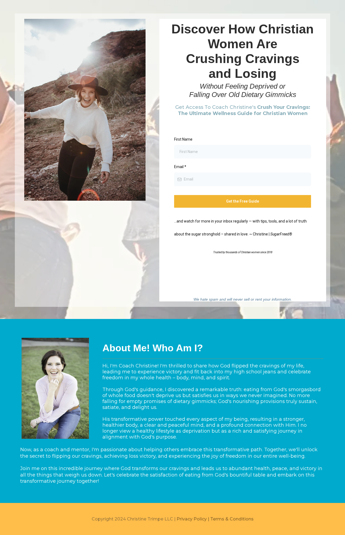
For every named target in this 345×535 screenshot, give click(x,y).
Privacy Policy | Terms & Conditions (215, 519)
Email (180, 167)
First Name (183, 139)
